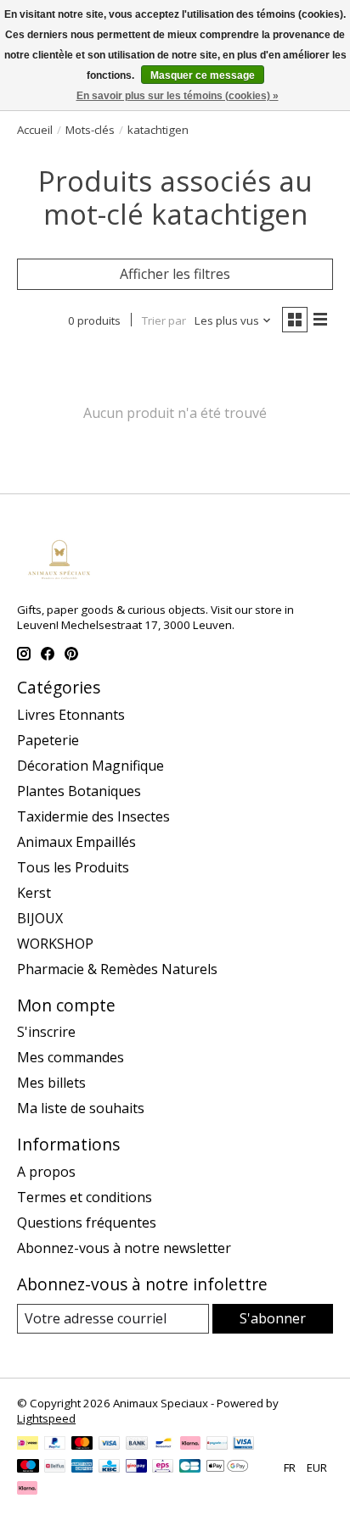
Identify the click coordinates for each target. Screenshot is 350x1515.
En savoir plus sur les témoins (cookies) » (177, 96)
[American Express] (82, 1467)
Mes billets (51, 1082)
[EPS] (162, 1467)
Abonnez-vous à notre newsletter (124, 1248)
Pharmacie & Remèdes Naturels (117, 969)
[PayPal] (55, 1444)
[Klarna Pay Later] (27, 1489)
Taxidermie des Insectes (93, 816)
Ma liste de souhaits (80, 1108)
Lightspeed (46, 1418)
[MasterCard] (82, 1444)
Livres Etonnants (71, 714)
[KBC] (109, 1467)
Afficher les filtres (175, 274)
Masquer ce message (202, 75)
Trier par (164, 320)
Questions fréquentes (86, 1222)
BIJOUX (40, 918)
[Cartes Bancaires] (189, 1467)
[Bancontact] (163, 1444)
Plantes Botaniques (79, 791)
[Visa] (110, 1444)
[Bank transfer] (137, 1444)
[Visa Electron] (243, 1444)
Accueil (35, 129)
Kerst (34, 892)
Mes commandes (70, 1057)
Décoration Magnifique (90, 765)
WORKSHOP (55, 943)
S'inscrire (46, 1031)
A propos (46, 1171)
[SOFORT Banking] (190, 1444)
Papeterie (48, 740)
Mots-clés (90, 129)
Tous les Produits (73, 867)
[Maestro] (28, 1467)
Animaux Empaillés (76, 842)
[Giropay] (136, 1467)
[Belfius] (54, 1467)
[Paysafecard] (217, 1444)
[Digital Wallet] (227, 1467)
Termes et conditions (84, 1197)
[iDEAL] (27, 1444)
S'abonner (273, 1318)
